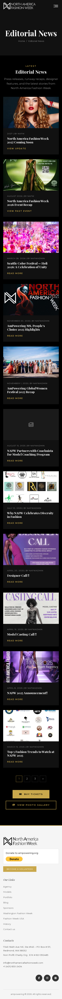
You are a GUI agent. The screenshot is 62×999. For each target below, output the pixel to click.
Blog (5, 902)
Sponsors (8, 908)
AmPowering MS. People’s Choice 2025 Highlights (26, 327)
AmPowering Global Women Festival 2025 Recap (27, 390)
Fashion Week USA (13, 918)
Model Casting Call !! (22, 634)
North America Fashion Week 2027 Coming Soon (28, 140)
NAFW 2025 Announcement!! (27, 693)
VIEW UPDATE (16, 148)
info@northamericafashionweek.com (23, 962)
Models (7, 892)
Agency (7, 886)
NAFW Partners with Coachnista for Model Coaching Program (30, 452)
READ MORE (15, 273)
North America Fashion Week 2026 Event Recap (28, 203)
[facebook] (39, 978)
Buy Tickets (33, 794)
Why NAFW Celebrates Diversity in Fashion (30, 515)
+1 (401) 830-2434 (12, 966)
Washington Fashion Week (17, 913)
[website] (55, 978)
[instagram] (47, 978)
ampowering (17, 994)
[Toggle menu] (56, 6)
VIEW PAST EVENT (19, 211)
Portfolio (7, 897)
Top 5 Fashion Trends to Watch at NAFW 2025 (30, 753)
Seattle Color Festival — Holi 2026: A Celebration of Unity (27, 265)
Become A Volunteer (20, 869)
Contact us (9, 929)
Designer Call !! (18, 575)
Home (21, 41)
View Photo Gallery (33, 805)
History (7, 924)
